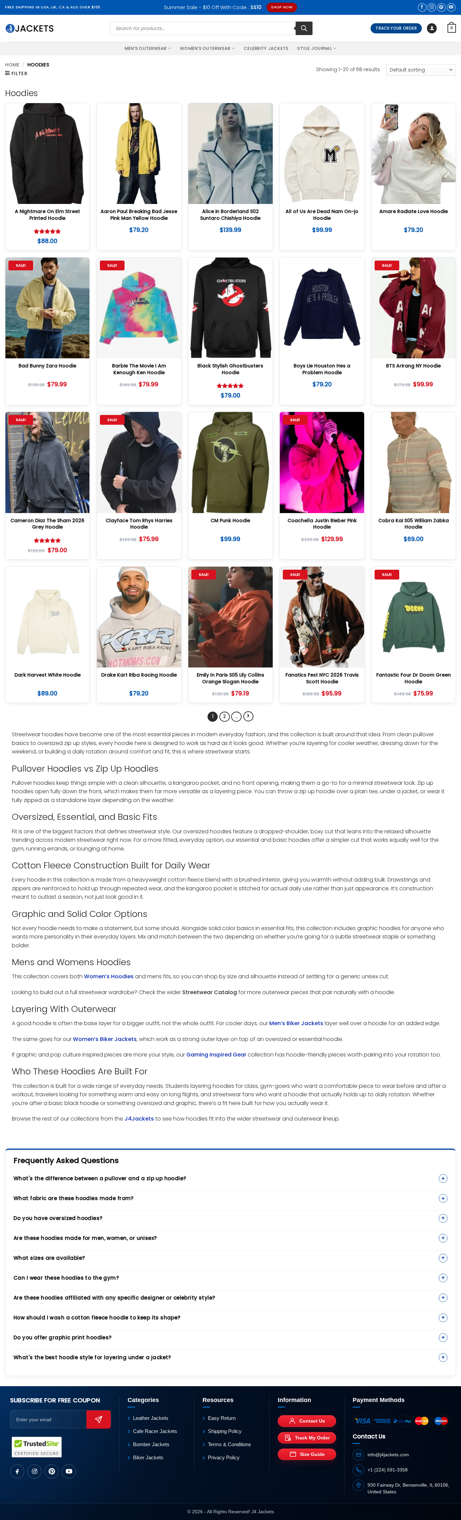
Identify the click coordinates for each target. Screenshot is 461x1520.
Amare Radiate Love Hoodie (413, 211)
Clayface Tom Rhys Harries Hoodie (139, 524)
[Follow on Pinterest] (441, 7)
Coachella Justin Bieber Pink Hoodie (322, 524)
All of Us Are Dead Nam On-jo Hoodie (322, 214)
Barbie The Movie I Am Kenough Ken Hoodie (139, 369)
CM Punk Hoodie (230, 520)
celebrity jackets (266, 48)
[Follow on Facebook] (422, 7)
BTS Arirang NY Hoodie (413, 366)
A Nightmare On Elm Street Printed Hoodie (47, 214)
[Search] (304, 28)
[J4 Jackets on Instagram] (34, 1471)
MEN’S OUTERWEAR (146, 48)
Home (12, 64)
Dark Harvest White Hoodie (48, 675)
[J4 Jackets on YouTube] (69, 1471)
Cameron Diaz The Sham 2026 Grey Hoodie (47, 524)
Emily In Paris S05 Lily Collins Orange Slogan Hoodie (230, 678)
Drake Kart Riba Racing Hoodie (139, 675)
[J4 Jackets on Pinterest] (52, 1471)
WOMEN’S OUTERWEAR (205, 48)
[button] (432, 28)
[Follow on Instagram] (431, 7)
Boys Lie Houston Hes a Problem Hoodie (322, 369)
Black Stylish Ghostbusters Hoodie (230, 369)
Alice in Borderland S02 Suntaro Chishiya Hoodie (230, 214)
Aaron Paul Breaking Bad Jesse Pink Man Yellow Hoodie (139, 214)
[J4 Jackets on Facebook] (17, 1471)
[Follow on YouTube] (451, 7)
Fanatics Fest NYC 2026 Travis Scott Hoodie (322, 678)
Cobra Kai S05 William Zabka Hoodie (413, 524)
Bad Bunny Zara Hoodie (47, 366)
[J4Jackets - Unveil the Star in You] (29, 28)
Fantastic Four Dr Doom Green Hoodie (413, 678)
